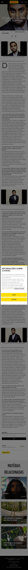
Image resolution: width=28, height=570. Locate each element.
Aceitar (14, 299)
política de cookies (19, 288)
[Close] (26, 267)
